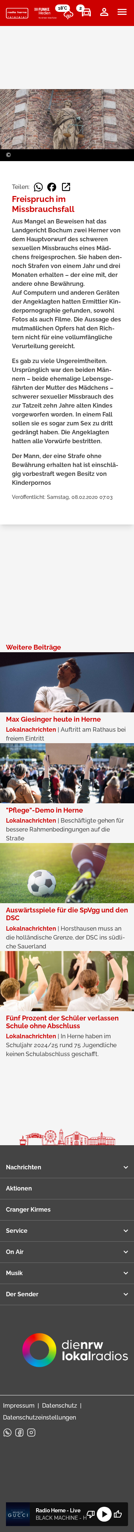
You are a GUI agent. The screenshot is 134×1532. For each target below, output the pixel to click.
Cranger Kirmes (28, 1209)
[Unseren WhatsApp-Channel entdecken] (7, 1432)
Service (17, 1230)
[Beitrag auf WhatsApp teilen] (38, 187)
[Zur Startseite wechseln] (17, 13)
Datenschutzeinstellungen (39, 1417)
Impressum (19, 1405)
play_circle (104, 1514)
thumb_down (90, 1514)
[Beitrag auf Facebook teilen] (51, 187)
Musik (14, 1273)
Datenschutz (59, 1405)
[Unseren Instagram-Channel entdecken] (31, 1432)
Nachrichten (23, 1167)
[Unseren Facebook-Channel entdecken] (19, 1432)
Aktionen (19, 1188)
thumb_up (117, 1514)
